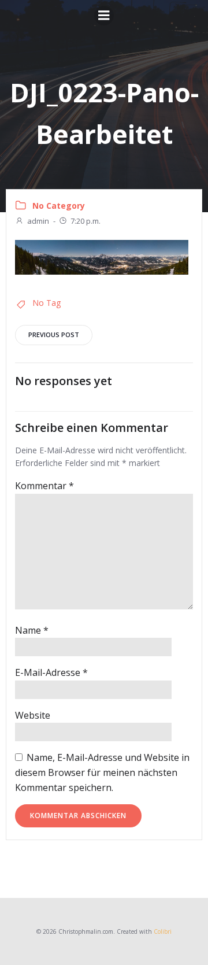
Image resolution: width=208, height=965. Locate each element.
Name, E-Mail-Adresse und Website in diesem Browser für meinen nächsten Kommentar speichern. (102, 772)
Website (32, 715)
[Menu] (104, 15)
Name (32, 630)
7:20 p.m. (85, 221)
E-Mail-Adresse (51, 672)
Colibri (163, 931)
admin (38, 221)
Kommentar (44, 485)
